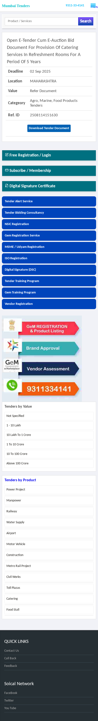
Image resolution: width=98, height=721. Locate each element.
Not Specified (15, 416)
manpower (13, 500)
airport (11, 533)
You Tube (10, 708)
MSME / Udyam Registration (24, 247)
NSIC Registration (17, 224)
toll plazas (13, 588)
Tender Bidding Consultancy (24, 213)
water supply (15, 522)
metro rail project (18, 566)
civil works (13, 577)
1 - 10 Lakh (13, 425)
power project (15, 489)
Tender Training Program (22, 281)
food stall (12, 610)
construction (14, 555)
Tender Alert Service (19, 201)
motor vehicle (15, 544)
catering (12, 599)
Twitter (9, 700)
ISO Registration (16, 258)
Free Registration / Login (30, 155)
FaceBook (10, 693)
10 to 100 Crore (16, 454)
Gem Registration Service (22, 235)
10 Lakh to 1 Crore (18, 435)
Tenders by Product (20, 480)
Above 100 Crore (17, 463)
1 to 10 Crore (15, 444)
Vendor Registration (19, 304)
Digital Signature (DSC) (20, 270)
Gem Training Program (20, 292)
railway (11, 511)
